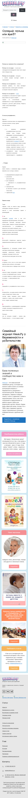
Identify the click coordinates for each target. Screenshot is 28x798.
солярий (11, 218)
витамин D (16, 141)
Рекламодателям (7, 751)
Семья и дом (5, 731)
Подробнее (14, 566)
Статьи (5, 703)
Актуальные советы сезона (9, 736)
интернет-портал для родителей (10, 681)
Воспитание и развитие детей (10, 712)
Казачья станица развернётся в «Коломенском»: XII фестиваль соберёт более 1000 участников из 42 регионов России (14, 614)
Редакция (5, 746)
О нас (4, 741)
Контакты (6, 762)
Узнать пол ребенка (14, 454)
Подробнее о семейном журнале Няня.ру (11, 420)
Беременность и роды (8, 710)
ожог (14, 192)
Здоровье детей (6, 715)
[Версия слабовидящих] (13, 14)
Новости (4, 707)
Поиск (22, 10)
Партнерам (5, 753)
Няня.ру (5, 382)
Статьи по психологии (8, 723)
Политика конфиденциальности (10, 756)
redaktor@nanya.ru (16, 663)
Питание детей (6, 718)
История (4, 748)
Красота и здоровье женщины (10, 728)
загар (17, 93)
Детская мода (6, 725)
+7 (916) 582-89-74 (10, 766)
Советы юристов (6, 733)
